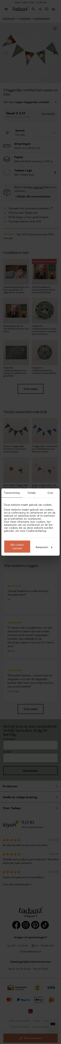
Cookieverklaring (36, 530)
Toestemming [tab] (12, 492)
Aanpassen (42, 547)
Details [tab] (32, 492)
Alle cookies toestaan (17, 546)
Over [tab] (50, 492)
